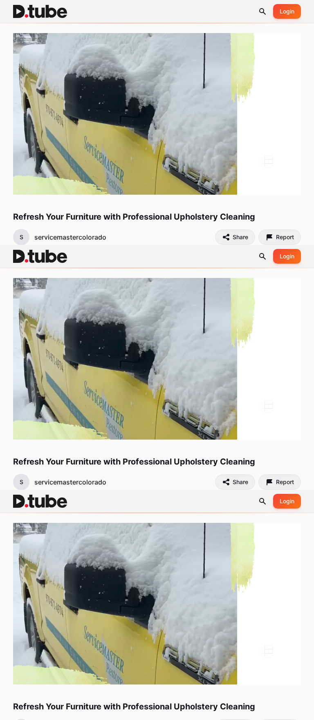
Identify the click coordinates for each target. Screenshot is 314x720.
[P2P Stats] (263, 710)
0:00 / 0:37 (39, 710)
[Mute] (64, 710)
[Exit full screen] (301, 710)
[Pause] (13, 710)
